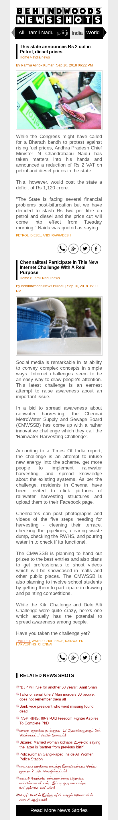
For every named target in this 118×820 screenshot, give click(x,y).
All (21, 32)
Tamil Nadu (41, 32)
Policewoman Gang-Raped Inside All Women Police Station (56, 756)
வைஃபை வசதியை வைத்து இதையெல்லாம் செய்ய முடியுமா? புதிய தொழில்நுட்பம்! (58, 768)
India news (41, 57)
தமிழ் (62, 32)
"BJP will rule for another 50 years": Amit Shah (58, 687)
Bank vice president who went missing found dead (56, 708)
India (77, 33)
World (93, 32)
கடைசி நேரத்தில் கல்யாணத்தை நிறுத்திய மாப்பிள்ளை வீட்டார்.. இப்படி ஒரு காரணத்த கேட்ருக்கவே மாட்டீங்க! (52, 783)
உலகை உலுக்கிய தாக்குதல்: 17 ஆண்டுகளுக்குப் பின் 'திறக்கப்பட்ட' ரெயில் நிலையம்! (60, 732)
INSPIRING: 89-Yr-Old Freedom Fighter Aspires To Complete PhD (59, 720)
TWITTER (23, 641)
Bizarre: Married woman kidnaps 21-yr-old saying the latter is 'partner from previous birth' (59, 744)
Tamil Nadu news (46, 278)
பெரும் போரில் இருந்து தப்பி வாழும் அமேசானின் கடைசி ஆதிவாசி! (56, 797)
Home (24, 57)
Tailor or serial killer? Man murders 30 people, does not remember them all (57, 696)
